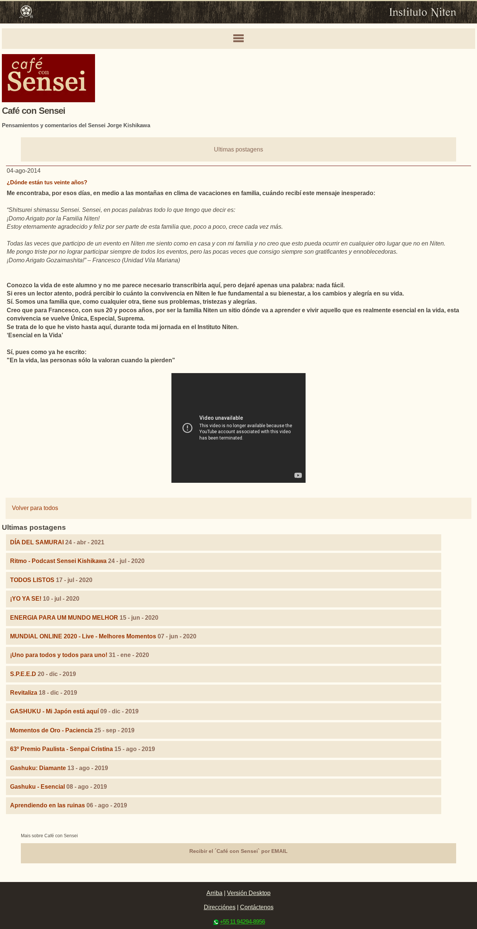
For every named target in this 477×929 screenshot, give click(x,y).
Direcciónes (220, 907)
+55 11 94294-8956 (242, 922)
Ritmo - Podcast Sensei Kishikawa (59, 561)
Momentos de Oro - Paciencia (51, 730)
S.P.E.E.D (23, 674)
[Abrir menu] (238, 38)
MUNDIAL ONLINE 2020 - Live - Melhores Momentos (83, 636)
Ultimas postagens (238, 149)
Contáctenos (257, 907)
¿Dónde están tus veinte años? (47, 182)
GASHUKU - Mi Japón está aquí (54, 711)
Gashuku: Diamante (38, 768)
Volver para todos (35, 508)
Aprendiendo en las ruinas (47, 805)
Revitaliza (23, 692)
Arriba (214, 893)
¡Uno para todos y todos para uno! (58, 655)
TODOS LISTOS (32, 580)
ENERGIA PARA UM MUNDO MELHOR (64, 617)
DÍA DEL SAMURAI (37, 542)
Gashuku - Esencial (37, 786)
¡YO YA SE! (25, 598)
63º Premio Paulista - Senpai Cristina (61, 749)
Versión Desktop (249, 893)
